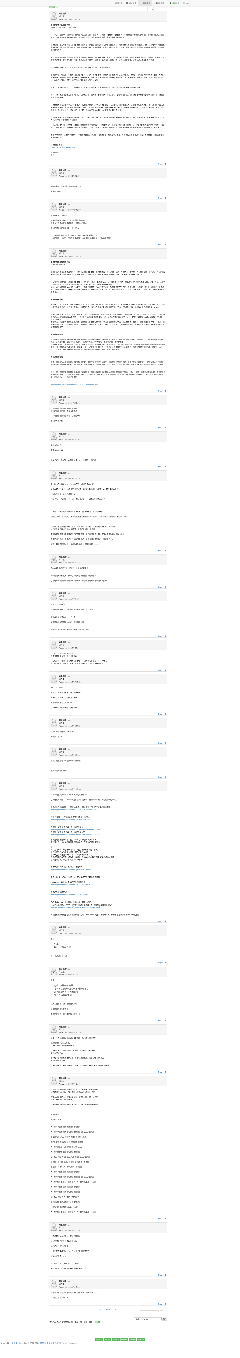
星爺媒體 (160, 3)
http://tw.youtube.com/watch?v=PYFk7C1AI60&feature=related (75, 834)
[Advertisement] (181, 37)
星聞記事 (118, 3)
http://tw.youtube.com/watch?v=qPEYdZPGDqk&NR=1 (72, 869)
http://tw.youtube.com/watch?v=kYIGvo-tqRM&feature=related (75, 809)
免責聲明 (124, 1339)
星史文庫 (132, 3)
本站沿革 (107, 1339)
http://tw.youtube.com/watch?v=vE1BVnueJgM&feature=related (75, 829)
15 (113, 1309)
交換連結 (133, 1339)
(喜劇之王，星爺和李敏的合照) (63, 147)
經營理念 (116, 1339)
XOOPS (14, 1342)
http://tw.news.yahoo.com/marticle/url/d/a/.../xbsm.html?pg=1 (75, 384)
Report (160, 164)
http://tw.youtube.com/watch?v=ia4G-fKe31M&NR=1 (71, 884)
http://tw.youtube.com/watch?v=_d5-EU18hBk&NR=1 (71, 819)
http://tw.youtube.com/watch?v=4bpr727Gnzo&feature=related (75, 907)
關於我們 (99, 1339)
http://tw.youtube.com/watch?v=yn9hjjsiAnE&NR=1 (70, 894)
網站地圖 (141, 1339)
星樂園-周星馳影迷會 (49, 1342)
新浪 (52, 155)
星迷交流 (146, 3)
